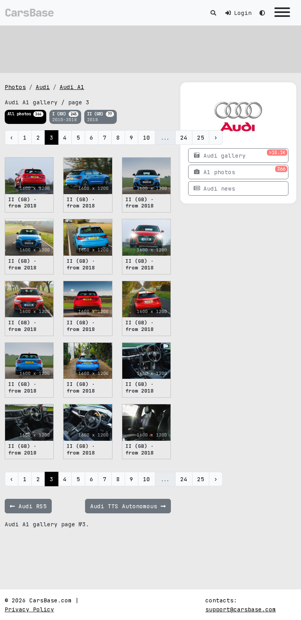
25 (200, 137)
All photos (24, 113)
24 (183, 137)
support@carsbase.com (240, 609)
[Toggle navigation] (282, 12)
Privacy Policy (29, 609)
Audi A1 (72, 87)
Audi (43, 87)
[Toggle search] (213, 12)
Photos (15, 87)
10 (146, 137)
